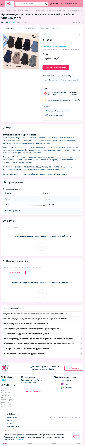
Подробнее (20, 439)
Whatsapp (68, 388)
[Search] (46, 4)
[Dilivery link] (79, 93)
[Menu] (2, 4)
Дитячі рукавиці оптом (39, 349)
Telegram (68, 381)
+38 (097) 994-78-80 (8, 380)
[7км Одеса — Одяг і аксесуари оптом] (14, 368)
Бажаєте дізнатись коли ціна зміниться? (55, 46)
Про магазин (11, 420)
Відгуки (9, 423)
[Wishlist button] (80, 35)
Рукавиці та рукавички (12, 10)
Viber (66, 384)
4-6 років (47, 59)
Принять (76, 437)
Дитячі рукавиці (27, 10)
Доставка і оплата (13, 418)
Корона (12, 22)
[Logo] (9, 4)
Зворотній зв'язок (13, 426)
